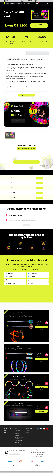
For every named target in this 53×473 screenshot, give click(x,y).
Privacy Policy (18, 444)
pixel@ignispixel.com (38, 452)
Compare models (18, 440)
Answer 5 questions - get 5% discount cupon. (26, 162)
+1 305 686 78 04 (38, 454)
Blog (12, 0)
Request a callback (37, 456)
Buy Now (39, 178)
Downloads (26, 3)
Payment (18, 0)
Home (2, 0)
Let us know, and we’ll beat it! (26, 148)
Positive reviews (42, 41)
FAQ (21, 3)
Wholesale (17, 442)
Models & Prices (8, 428)
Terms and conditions (14, 454)
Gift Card (12, 3)
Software (27, 430)
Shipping (15, 0)
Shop (7, 3)
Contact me (26, 296)
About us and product (18, 431)
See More (26, 225)
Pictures (27, 432)
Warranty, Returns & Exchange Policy (19, 438)
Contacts (18, 3)
